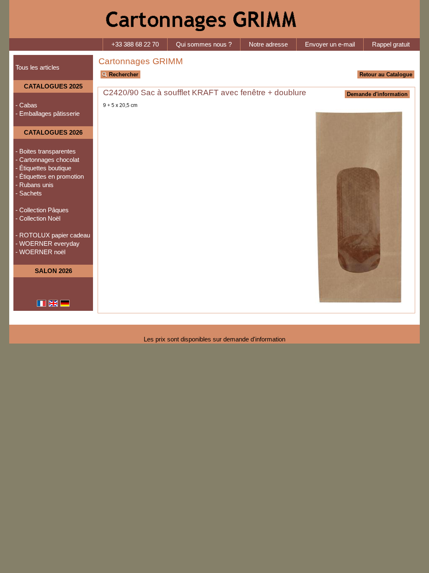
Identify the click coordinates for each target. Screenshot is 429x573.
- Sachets (29, 193)
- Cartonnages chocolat (47, 159)
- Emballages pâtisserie (48, 113)
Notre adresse (268, 44)
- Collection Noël (38, 218)
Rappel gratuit (391, 44)
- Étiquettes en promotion (50, 176)
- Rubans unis (35, 185)
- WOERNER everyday (48, 243)
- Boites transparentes (46, 151)
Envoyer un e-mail (330, 44)
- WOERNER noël (40, 252)
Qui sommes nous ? (204, 44)
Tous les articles (37, 67)
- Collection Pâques (42, 210)
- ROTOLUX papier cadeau (53, 235)
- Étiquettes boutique (43, 168)
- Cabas (26, 105)
